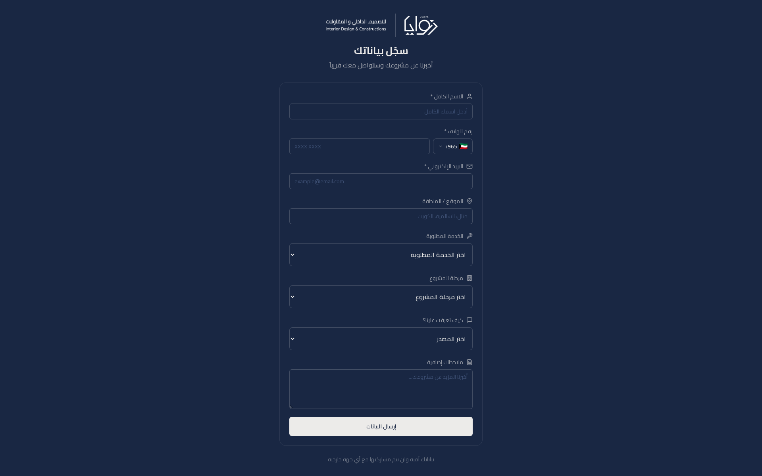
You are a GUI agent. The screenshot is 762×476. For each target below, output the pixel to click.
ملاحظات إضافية (445, 362)
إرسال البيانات (381, 426)
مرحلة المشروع (446, 278)
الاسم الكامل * (446, 96)
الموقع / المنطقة (442, 201)
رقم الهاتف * (458, 131)
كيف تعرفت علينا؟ (443, 320)
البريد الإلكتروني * (443, 166)
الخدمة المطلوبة (444, 236)
